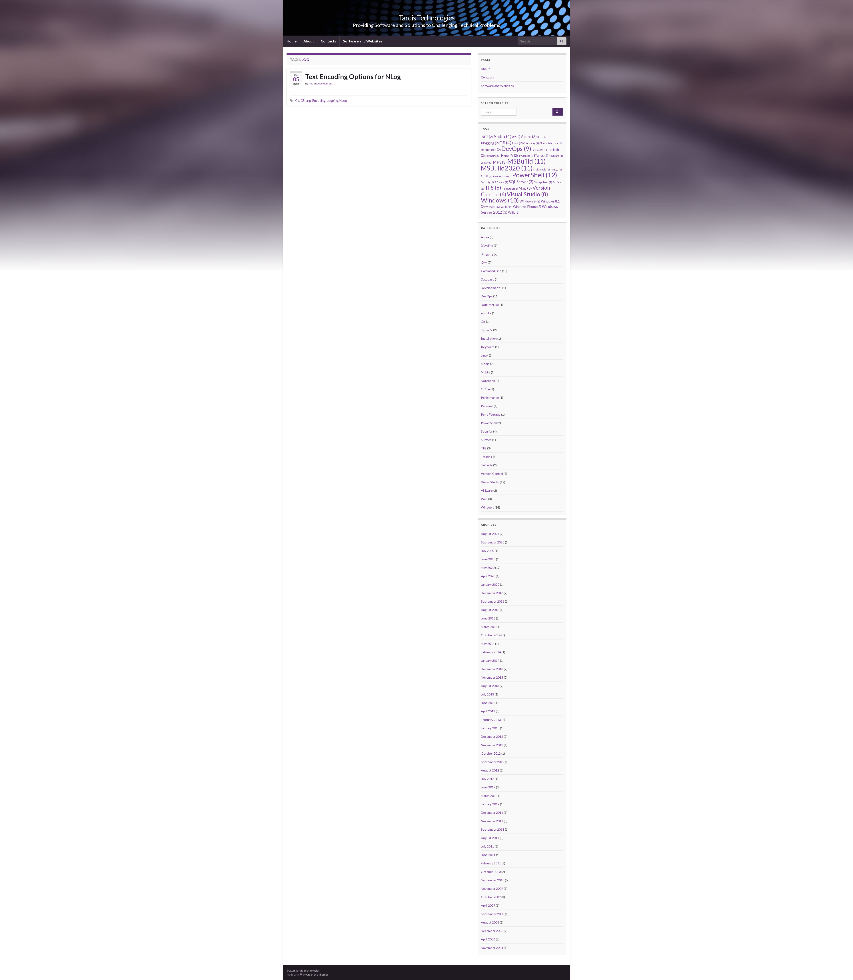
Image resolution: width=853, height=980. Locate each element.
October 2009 (491, 897)
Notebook (488, 381)
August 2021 (490, 534)
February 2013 (491, 719)
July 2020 (487, 551)
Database (487, 279)
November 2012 (492, 745)
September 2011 (492, 829)
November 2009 (492, 888)
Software (501, 182)
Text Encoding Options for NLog (353, 76)
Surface (486, 440)
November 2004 (492, 948)
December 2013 (492, 669)
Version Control (492, 473)
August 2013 (490, 686)
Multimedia (541, 169)
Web (484, 499)
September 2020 (492, 542)
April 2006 (488, 939)
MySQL (556, 169)
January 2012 (490, 804)
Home (292, 41)
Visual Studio (527, 194)
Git (547, 149)
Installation (489, 338)
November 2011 (492, 821)
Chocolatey (531, 143)
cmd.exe (493, 150)
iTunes (541, 155)
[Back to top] (843, 970)
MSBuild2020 (507, 168)
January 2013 (490, 728)
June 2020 (488, 559)
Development (324, 83)
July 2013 (487, 694)
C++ (517, 143)
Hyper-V (509, 155)
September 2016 (492, 601)
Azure (529, 136)
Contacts (328, 41)
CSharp (306, 100)
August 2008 (490, 922)
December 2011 (492, 812)
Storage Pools (543, 182)
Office (485, 389)
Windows (500, 200)
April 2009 (488, 905)
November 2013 (492, 677)
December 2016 (492, 593)
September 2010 (492, 880)
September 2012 (492, 762)
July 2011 (487, 846)
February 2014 (491, 652)
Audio (502, 136)
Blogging (490, 143)
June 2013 (488, 703)
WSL (513, 212)
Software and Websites (362, 41)
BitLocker (544, 137)
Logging (332, 100)
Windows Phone (527, 206)
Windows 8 (530, 201)
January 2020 (490, 584)
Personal (487, 406)
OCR (486, 176)
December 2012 (492, 736)
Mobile (485, 372)
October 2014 (491, 635)
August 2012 (490, 770)
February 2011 (491, 863)
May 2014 (487, 643)
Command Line (491, 271)
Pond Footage (490, 414)
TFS (493, 187)
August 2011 (490, 838)
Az (516, 137)
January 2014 (490, 660)
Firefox (537, 149)
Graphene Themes (317, 974)
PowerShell (534, 175)
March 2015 (489, 627)
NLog (343, 100)
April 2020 (488, 576)
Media (485, 364)
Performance (502, 176)
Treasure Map (517, 188)
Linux (484, 355)
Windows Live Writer (498, 206)
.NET (487, 137)
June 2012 (488, 787)
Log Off (486, 162)
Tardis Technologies (426, 17)
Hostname (492, 155)
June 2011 (488, 855)
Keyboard (556, 155)
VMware (487, 490)
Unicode (486, 465)
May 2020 (487, 567)
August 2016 (490, 610)
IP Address (526, 155)
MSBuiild (526, 161)
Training (486, 457)
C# (297, 100)
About (308, 41)
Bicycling (487, 245)
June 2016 (488, 618)
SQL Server (521, 181)
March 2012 (489, 796)
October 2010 (491, 872)
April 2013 (488, 711)
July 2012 (487, 779)
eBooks (486, 313)
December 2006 (492, 931)
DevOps (516, 148)
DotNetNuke (490, 305)
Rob (311, 83)
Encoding (318, 100)
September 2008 (492, 914)
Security (487, 182)
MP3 (500, 162)
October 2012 (491, 753)
